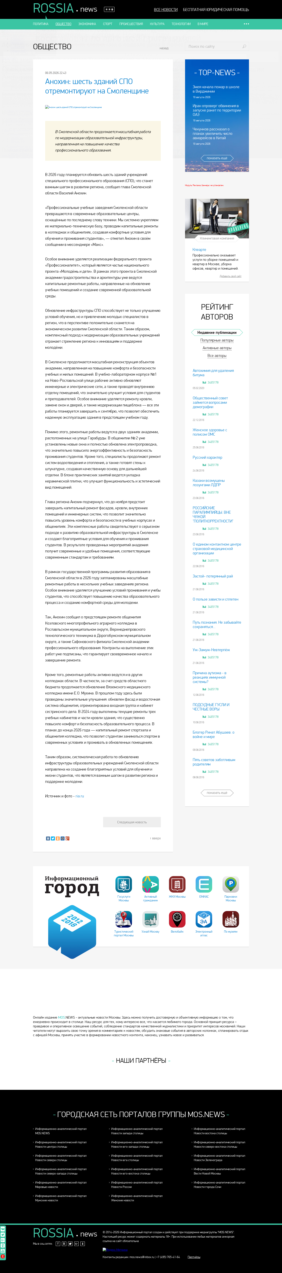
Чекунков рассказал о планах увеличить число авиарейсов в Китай (212, 133)
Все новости (166, 10)
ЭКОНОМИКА (87, 24)
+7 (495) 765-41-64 (168, 1257)
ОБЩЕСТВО (63, 24)
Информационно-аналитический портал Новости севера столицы (61, 1158)
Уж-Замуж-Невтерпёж (211, 650)
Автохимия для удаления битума (213, 372)
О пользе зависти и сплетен (215, 599)
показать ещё (217, 158)
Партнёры (194, 1257)
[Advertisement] (141, 1000)
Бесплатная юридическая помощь (216, 10)
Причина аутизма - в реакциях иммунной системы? (209, 677)
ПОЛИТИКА (40, 24)
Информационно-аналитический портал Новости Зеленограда (219, 1158)
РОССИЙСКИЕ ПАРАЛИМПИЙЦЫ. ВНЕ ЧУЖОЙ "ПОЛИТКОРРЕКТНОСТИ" (213, 515)
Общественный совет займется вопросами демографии (210, 402)
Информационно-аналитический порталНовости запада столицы (137, 1131)
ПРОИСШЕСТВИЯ (131, 24)
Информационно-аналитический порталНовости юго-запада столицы (137, 1144)
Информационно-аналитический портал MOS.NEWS (61, 1131)
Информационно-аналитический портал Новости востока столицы (219, 1131)
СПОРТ (107, 24)
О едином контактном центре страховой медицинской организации (217, 548)
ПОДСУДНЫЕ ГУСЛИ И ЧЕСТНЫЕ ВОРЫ (211, 707)
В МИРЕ (203, 24)
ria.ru (80, 796)
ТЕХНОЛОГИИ (181, 24)
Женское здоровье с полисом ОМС (210, 432)
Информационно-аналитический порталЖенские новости (137, 1198)
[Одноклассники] (58, 838)
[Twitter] (53, 838)
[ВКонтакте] (48, 838)
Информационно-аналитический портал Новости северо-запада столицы (61, 1171)
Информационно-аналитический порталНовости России (137, 1185)
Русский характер (207, 457)
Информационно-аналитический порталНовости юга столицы (137, 1158)
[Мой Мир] (63, 838)
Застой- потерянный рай (213, 576)
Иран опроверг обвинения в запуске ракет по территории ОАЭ (217, 110)
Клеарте (199, 249)
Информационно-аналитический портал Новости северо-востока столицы (219, 1144)
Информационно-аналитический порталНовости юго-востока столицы (137, 1171)
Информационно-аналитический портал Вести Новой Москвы (219, 1171)
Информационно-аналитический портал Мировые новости (61, 1185)
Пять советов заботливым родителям (214, 762)
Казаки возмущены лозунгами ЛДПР (209, 482)
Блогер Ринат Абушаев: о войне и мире (213, 734)
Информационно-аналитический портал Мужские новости (61, 1198)
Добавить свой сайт (230, 276)
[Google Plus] (67, 838)
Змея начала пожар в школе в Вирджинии (216, 89)
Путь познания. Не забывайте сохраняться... (217, 624)
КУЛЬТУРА (157, 24)
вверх (156, 838)
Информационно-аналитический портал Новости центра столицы (61, 1144)
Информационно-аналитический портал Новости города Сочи (219, 1185)
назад (164, 48)
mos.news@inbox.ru (142, 1257)
